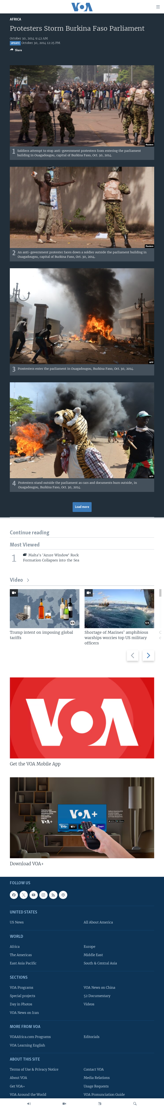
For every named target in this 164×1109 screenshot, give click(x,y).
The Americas (21, 955)
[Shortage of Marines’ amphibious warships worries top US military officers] (119, 608)
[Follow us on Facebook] (14, 895)
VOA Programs (21, 988)
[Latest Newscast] (29, 1103)
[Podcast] (63, 895)
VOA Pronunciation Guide (104, 1095)
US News (17, 923)
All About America (98, 923)
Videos (89, 1004)
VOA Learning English (27, 1045)
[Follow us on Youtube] (33, 895)
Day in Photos (21, 1004)
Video (16, 580)
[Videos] (64, 1103)
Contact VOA (94, 1069)
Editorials (92, 1037)
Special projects (22, 996)
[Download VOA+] (82, 817)
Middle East (93, 955)
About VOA (18, 1078)
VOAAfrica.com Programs (30, 1037)
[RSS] (53, 895)
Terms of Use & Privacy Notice (34, 1069)
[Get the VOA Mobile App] (82, 717)
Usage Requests (96, 1086)
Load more (82, 507)
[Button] (16, 51)
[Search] (135, 1103)
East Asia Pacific (23, 963)
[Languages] (99, 1103)
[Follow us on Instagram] (43, 895)
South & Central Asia (100, 963)
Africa (15, 19)
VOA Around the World (28, 1095)
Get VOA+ (17, 1086)
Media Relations (97, 1078)
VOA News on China (99, 988)
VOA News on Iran (24, 1013)
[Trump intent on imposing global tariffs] (44, 608)
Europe (89, 947)
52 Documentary (97, 996)
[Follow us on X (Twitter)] (24, 895)
